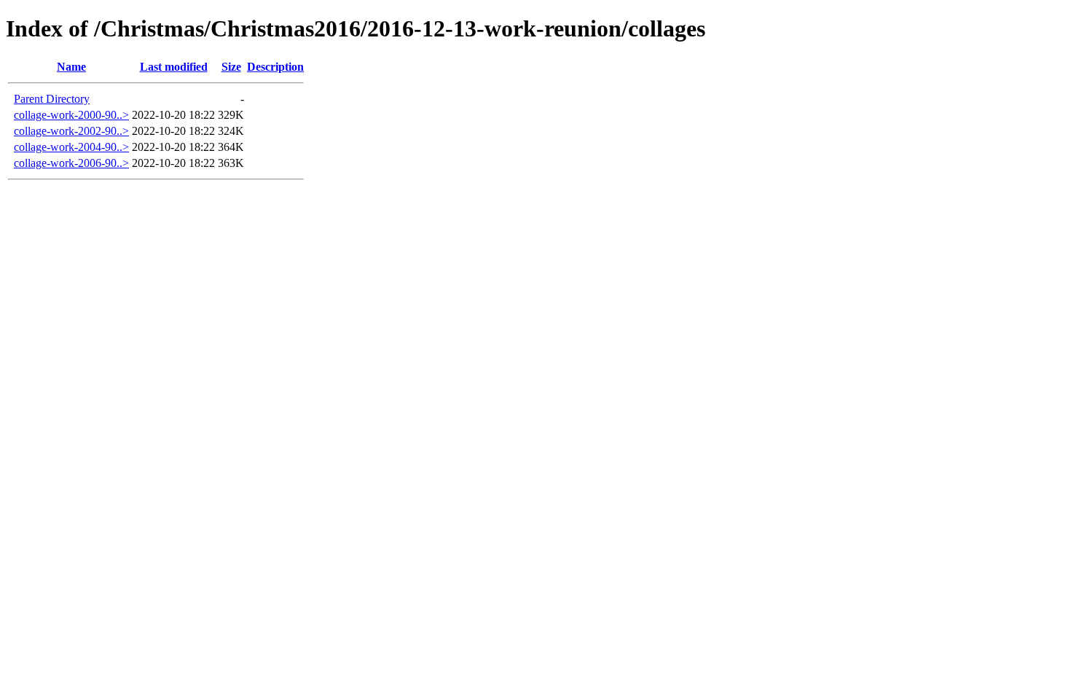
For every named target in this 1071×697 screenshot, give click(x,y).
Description (275, 67)
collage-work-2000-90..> (71, 115)
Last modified (174, 67)
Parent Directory (52, 99)
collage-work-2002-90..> (71, 131)
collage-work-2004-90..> (71, 147)
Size (231, 67)
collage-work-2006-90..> (71, 163)
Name (71, 67)
